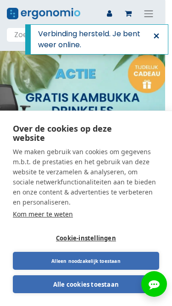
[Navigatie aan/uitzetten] (148, 13)
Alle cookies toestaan (86, 284)
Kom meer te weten (43, 214)
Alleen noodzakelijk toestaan (86, 261)
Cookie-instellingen (86, 238)
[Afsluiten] (156, 36)
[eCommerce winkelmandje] (128, 13)
